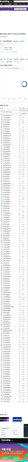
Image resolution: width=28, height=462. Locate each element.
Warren (18, 6)
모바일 (2, 432)
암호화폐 (15, 4)
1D (14, 68)
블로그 (2, 430)
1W (16, 68)
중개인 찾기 (3, 414)
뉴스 (24, 4)
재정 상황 (16, 59)
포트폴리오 (3, 434)
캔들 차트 (2, 68)
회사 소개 (15, 430)
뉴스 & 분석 (10, 59)
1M (18, 68)
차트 (20, 4)
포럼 (27, 59)
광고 (14, 432)
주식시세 (3, 6)
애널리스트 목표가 (17, 61)
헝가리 (7, 51)
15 (7, 68)
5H (12, 68)
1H (11, 68)
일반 (1, 59)
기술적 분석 (2, 61)
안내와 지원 (15, 434)
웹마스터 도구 (4, 436)
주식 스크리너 (9, 6)
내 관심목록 (9, 4)
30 (9, 68)
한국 (15, 6)
